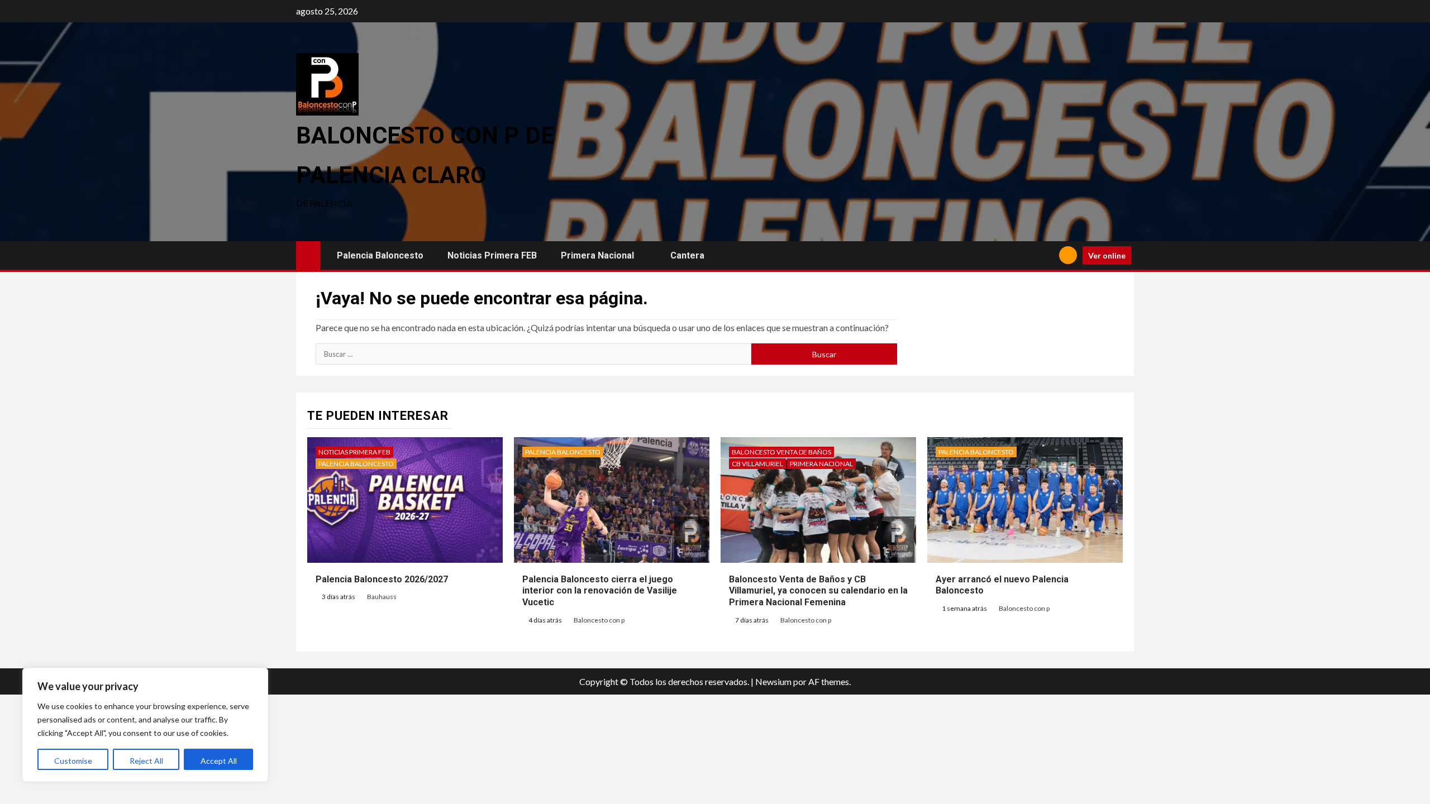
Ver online (1107, 255)
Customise (73, 760)
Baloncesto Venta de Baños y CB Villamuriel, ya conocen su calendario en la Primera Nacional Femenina (818, 591)
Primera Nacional (597, 255)
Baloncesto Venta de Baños (781, 452)
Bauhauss (382, 596)
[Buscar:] (533, 354)
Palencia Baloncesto (380, 255)
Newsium (773, 681)
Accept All (219, 760)
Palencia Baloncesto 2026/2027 (382, 579)
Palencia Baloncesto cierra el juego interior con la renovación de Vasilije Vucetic (599, 591)
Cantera (687, 255)
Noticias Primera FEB (492, 255)
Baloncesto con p (599, 620)
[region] (145, 725)
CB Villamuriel (757, 464)
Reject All (146, 760)
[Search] (1047, 255)
